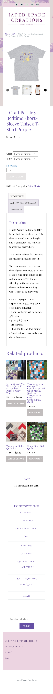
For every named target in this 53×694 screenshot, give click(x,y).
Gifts (14, 34)
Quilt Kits (27, 553)
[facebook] (16, 4)
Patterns (26, 545)
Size (9, 158)
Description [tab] (17, 196)
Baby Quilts (26, 584)
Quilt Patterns (26, 561)
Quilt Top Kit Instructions (21, 641)
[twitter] (22, 4)
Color (9, 153)
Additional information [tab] (23, 202)
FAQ (7, 658)
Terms (8, 652)
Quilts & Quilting (26, 578)
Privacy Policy (14, 646)
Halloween (26, 567)
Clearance (26, 520)
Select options (16, 403)
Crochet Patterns (26, 528)
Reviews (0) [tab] (16, 209)
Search (26, 626)
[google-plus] (37, 4)
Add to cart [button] (35, 412)
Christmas (26, 512)
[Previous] (7, 90)
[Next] (45, 90)
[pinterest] (32, 4)
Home (7, 34)
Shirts (37, 186)
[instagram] (27, 4)
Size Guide (11, 165)
